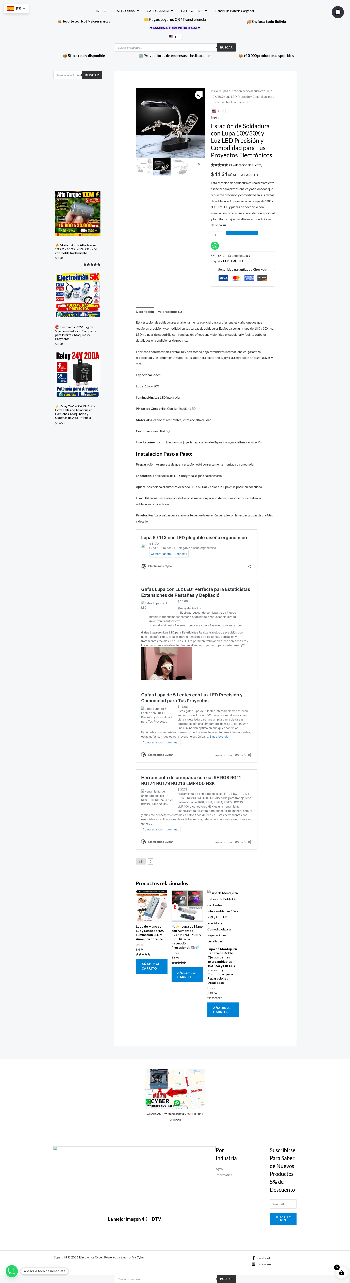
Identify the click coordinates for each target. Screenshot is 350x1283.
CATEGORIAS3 (158, 11)
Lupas (224, 91)
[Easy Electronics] (134, 1176)
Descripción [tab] (145, 311)
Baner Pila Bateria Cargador (234, 11)
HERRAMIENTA (233, 261)
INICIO (101, 11)
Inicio (214, 91)
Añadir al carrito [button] (151, 966)
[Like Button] (141, 861)
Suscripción (283, 1218)
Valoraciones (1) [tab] (170, 311)
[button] (12, 1271)
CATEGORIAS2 (192, 11)
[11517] (242, 233)
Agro (219, 1169)
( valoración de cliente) (245, 165)
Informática (224, 1175)
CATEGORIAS (124, 11)
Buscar (226, 47)
